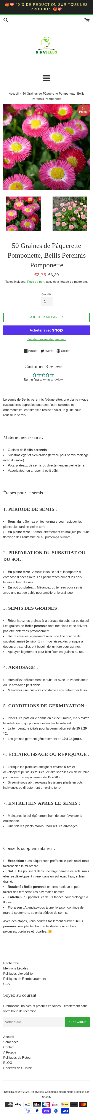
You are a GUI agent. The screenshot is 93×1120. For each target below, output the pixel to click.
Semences (11, 1042)
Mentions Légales (15, 968)
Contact (8, 1047)
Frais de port (36, 281)
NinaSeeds (37, 1091)
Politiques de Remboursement (24, 978)
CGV (6, 984)
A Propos (9, 1052)
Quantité (46, 294)
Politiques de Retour (17, 1057)
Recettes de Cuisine (17, 1068)
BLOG (7, 1062)
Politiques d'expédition (18, 973)
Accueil (8, 1037)
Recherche (11, 963)
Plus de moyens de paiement (46, 339)
